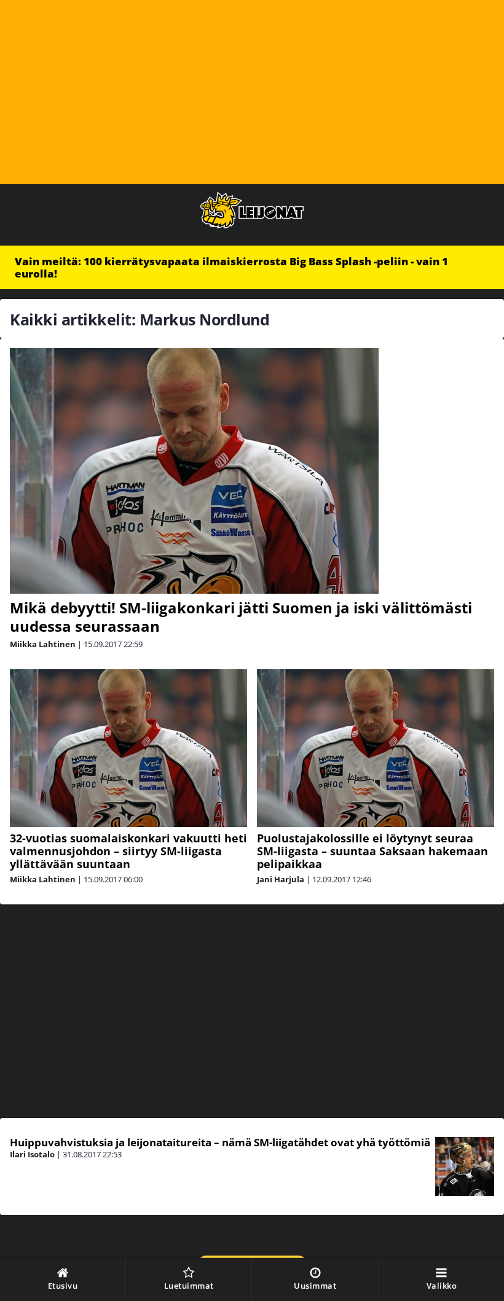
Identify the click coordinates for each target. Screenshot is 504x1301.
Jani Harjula (280, 879)
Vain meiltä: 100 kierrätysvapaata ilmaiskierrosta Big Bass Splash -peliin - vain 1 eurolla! (231, 267)
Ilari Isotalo (32, 1154)
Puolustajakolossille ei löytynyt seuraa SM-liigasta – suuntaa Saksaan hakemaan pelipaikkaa (372, 851)
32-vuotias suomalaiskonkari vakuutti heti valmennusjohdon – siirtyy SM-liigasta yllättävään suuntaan (128, 851)
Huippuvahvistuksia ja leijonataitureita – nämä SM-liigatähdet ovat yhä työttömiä (220, 1142)
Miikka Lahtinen (43, 644)
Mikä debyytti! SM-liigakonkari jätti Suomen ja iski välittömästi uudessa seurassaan (241, 616)
